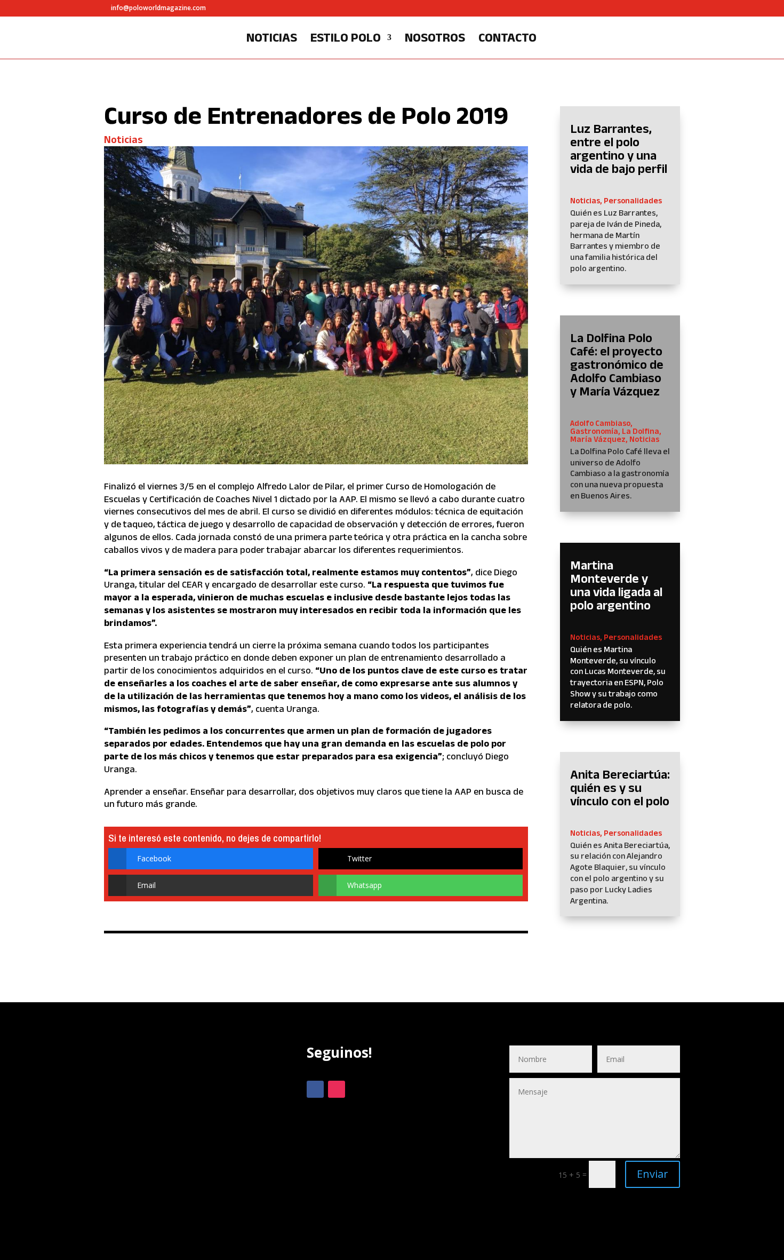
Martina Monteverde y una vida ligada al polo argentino (616, 585)
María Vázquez (598, 438)
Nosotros (435, 39)
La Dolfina (640, 430)
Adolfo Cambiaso (600, 422)
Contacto (507, 39)
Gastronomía (594, 430)
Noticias (271, 39)
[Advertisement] (189, 1137)
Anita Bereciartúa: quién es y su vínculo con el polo (620, 787)
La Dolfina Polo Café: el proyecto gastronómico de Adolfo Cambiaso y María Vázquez (616, 364)
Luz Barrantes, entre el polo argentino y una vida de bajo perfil (618, 148)
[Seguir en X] (357, 1089)
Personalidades (633, 200)
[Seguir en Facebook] (315, 1089)
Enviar (652, 1174)
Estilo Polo (345, 39)
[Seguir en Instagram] (336, 1089)
